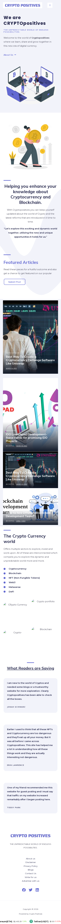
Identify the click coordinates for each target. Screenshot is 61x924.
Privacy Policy (30, 866)
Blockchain (11, 509)
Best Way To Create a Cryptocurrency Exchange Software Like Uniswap (30, 360)
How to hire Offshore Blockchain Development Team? (28, 514)
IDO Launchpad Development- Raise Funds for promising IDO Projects (26, 438)
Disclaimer (30, 862)
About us (30, 858)
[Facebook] (24, 890)
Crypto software (12, 353)
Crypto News (11, 430)
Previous (5, 337)
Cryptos (11, 446)
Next (55, 337)
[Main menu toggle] (50, 5)
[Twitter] (30, 890)
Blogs (30, 870)
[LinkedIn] (37, 890)
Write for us (30, 877)
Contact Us (30, 873)
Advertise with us (30, 881)
